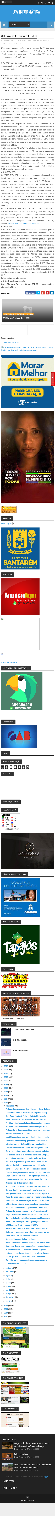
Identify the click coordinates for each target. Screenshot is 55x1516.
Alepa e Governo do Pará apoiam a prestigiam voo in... (27, 1175)
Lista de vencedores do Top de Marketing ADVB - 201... (27, 1147)
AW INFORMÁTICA (26, 12)
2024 (6, 1073)
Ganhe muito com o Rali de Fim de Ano (21, 1239)
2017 (6, 1098)
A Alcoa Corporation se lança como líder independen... (27, 1203)
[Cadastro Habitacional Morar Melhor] (27, 407)
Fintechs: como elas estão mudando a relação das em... (28, 1253)
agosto (9, 1275)
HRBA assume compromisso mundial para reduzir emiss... (29, 1242)
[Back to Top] (27, 1497)
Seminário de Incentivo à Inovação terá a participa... (27, 1158)
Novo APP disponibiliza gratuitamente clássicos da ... (27, 1161)
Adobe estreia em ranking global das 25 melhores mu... (28, 1140)
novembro (10, 1105)
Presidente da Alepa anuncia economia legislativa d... (27, 1126)
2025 (6, 1069)
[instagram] (42, 2)
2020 (6, 1088)
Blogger (45, 1476)
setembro (10, 1271)
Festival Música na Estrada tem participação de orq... (27, 1112)
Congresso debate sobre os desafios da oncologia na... (28, 1246)
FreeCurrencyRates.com (9, 662)
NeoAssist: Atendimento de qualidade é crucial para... (27, 1207)
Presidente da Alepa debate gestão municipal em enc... (28, 1123)
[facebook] (38, 2)
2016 (6, 1102)
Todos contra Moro (21, 1454)
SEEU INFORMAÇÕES (20, 1039)
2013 (6, 1312)
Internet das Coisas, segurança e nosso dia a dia (25, 1165)
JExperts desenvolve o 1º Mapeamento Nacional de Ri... (27, 1228)
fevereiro (10, 1297)
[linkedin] (45, 2)
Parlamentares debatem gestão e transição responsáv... (28, 1130)
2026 (6, 1066)
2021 (6, 1084)
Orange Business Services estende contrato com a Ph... (28, 1186)
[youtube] (52, 2)
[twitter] (49, 2)
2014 (6, 1309)
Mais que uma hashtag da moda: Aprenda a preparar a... (28, 1193)
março (9, 1293)
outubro (9, 1268)
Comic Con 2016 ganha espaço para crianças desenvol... (28, 1200)
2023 (6, 1077)
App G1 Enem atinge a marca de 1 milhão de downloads (27, 1137)
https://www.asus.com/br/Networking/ (23, 223)
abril (8, 1290)
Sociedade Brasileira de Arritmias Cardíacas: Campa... (27, 1154)
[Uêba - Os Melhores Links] (8, 512)
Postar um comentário (11, 342)
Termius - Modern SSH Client (23, 1029)
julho (8, 1279)
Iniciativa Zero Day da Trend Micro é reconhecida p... (27, 1144)
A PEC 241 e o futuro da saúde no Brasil (22, 1235)
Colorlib (31, 1500)
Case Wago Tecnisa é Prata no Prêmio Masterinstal (26, 1115)
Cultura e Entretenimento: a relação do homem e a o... (27, 1232)
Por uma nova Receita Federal (18, 1133)
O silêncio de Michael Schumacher (19, 1182)
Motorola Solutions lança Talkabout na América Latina (27, 1151)
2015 (6, 1305)
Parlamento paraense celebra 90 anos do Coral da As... (28, 1109)
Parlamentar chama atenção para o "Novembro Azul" (27, 1210)
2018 (6, 1095)
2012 (6, 1316)
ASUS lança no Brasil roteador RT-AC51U (18, 314)
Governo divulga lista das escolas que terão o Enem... (27, 1189)
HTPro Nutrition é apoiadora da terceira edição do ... (27, 1249)
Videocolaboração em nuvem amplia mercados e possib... (28, 1172)
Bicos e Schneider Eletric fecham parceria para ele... (27, 1119)
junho (8, 1282)
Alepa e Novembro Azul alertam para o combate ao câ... (28, 1214)
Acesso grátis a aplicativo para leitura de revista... (26, 1256)
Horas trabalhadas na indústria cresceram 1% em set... (28, 1218)
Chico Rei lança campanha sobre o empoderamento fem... (29, 1196)
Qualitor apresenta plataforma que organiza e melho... (28, 1221)
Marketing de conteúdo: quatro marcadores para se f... (28, 1260)
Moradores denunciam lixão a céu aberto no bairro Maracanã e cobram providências (32, 1466)
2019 (6, 1091)
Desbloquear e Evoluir (20, 1050)
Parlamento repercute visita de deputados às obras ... (27, 1179)
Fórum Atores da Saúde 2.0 (17, 1263)
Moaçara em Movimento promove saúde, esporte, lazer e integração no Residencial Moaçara (32, 1444)
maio (8, 1286)
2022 (6, 1080)
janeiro (9, 1300)
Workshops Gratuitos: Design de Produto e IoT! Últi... (27, 1168)
